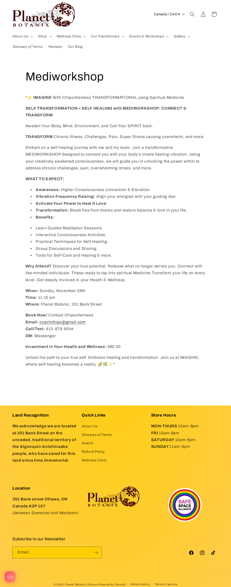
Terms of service (166, 584)
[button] (22, 36)
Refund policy (140, 584)
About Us (89, 426)
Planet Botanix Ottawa (81, 584)
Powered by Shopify (112, 584)
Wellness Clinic (94, 460)
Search (87, 443)
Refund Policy (93, 451)
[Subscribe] (96, 552)
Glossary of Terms (97, 435)
